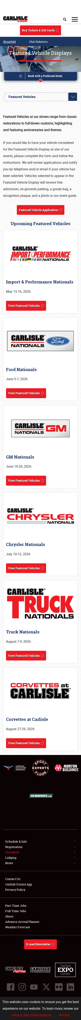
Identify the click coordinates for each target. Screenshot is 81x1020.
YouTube (34, 987)
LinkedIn (70, 987)
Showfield (9, 42)
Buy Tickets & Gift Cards (38, 30)
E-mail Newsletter (38, 944)
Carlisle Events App (18, 884)
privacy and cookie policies (31, 1015)
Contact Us (12, 879)
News (9, 863)
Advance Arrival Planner (22, 922)
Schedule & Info (16, 841)
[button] (40, 77)
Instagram (22, 987)
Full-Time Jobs (15, 911)
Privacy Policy (15, 890)
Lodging (10, 858)
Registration (13, 847)
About (9, 916)
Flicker (59, 987)
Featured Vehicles (22, 96)
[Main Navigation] (75, 19)
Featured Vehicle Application (38, 210)
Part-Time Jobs (15, 906)
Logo (15, 19)
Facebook (10, 987)
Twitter (46, 987)
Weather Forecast (17, 927)
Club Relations (38, 42)
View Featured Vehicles (24, 306)
